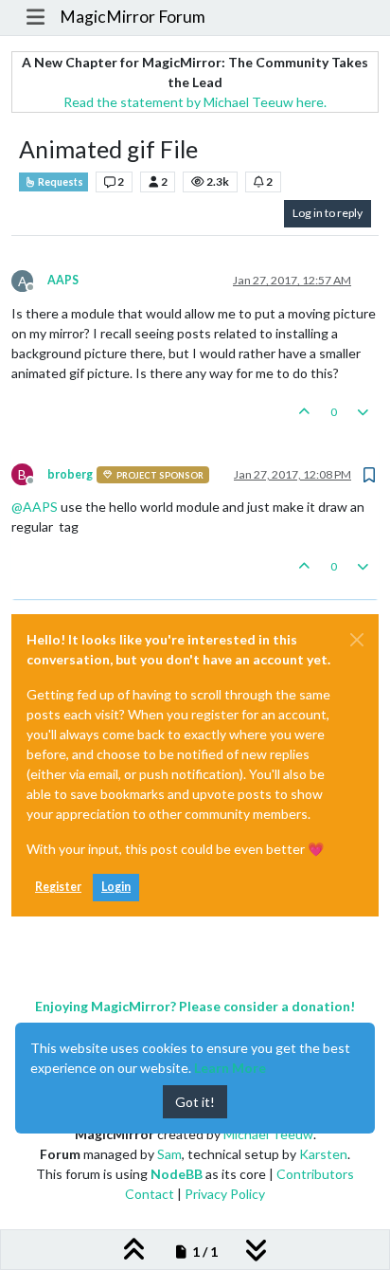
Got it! (195, 1102)
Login (116, 887)
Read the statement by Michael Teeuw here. (195, 102)
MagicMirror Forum (132, 17)
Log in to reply (327, 213)
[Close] (357, 639)
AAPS (63, 280)
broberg (70, 474)
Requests (59, 182)
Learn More (230, 1068)
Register (58, 887)
